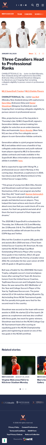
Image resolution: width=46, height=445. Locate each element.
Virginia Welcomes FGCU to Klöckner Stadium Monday (15, 381)
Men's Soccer (8, 377)
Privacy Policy (14, 427)
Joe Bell (35, 97)
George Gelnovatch (34, 194)
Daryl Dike (6, 103)
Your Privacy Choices (14, 434)
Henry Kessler (26, 130)
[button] (20, 389)
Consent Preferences (29, 427)
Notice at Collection (32, 434)
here (20, 161)
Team (19, 14)
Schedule (39, 14)
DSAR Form (32, 431)
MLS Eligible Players (34, 91)
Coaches (28, 14)
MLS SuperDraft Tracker (13, 91)
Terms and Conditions (17, 431)
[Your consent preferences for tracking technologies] (4, 440)
